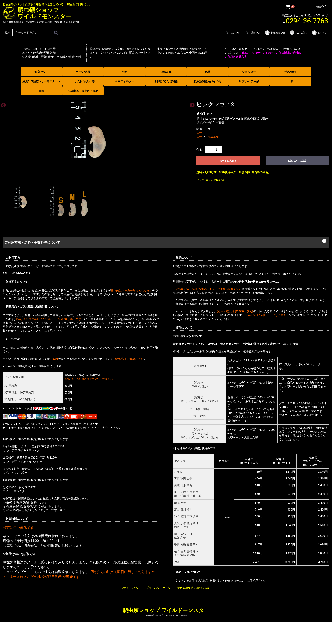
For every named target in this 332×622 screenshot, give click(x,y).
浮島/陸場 (290, 71)
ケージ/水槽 (83, 71)
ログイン (323, 32)
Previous (2, 104)
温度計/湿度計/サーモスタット (41, 81)
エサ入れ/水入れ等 (83, 81)
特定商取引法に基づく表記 (193, 588)
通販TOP (256, 32)
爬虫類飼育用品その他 (207, 81)
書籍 (41, 90)
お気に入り (302, 32)
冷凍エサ (213, 136)
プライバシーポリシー (160, 588)
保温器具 (166, 71)
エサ (290, 81)
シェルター (249, 71)
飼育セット (41, 71)
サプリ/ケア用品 (249, 81)
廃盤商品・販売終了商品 (83, 90)
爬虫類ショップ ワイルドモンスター (166, 610)
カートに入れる (228, 160)
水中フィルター (124, 81)
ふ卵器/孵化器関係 (166, 81)
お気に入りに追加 (297, 160)
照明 (124, 71)
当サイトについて (131, 588)
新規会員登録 (278, 32)
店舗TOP (236, 32)
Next (191, 104)
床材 (207, 71)
